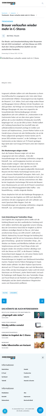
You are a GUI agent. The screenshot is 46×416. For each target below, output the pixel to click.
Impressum (27, 396)
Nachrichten (5, 369)
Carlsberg (13, 292)
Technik (4, 380)
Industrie (26, 376)
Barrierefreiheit (28, 400)
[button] (10, 36)
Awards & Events (29, 380)
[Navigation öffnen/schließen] (40, 410)
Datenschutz (5, 400)
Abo (25, 392)
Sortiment (4, 376)
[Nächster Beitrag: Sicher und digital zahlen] (41, 301)
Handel (26, 369)
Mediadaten (5, 392)
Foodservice (27, 373)
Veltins (5, 292)
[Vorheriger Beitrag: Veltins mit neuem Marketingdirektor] (4, 301)
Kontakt (4, 396)
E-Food (4, 373)
